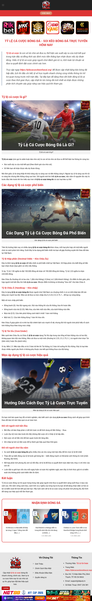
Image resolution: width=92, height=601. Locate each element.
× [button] (82, 264)
